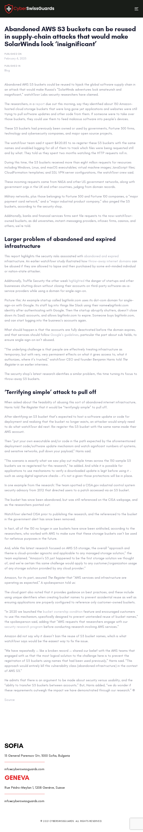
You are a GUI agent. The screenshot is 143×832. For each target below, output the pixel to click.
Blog (7, 70)
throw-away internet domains (109, 261)
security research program (23, 627)
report (40, 104)
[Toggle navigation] (116, 8)
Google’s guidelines (64, 335)
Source (9, 700)
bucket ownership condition (62, 612)
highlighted (76, 281)
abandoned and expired (101, 256)
